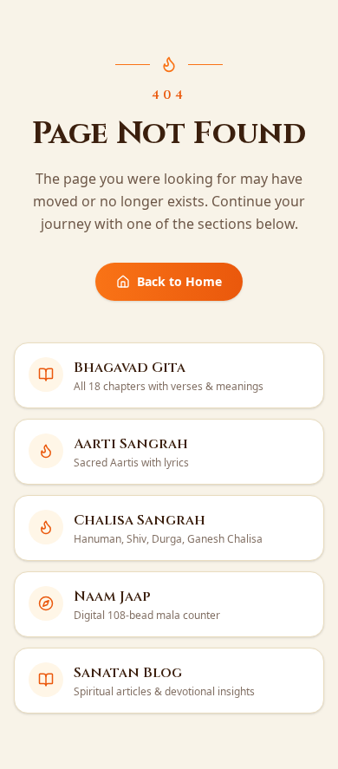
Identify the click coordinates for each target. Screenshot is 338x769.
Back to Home (179, 281)
